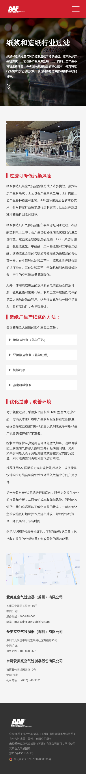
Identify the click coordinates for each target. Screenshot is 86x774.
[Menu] (73, 9)
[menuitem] (73, 9)
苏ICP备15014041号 (21, 753)
